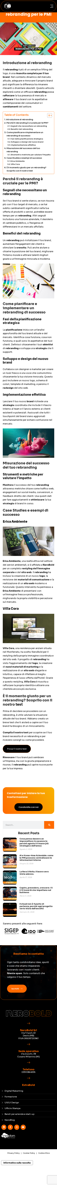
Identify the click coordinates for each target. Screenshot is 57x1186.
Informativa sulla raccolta (17, 1162)
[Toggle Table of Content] (48, 115)
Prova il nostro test (17, 748)
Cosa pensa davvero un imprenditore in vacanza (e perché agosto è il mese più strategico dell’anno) (34, 842)
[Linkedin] (3, 1127)
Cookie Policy (29, 1153)
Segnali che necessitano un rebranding (29, 126)
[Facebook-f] (10, 1127)
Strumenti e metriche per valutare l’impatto (31, 154)
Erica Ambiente (18, 161)
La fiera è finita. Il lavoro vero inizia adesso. (34, 872)
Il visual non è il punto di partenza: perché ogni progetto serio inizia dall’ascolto (36, 906)
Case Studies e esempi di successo (24, 158)
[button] (52, 6)
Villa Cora (15, 164)
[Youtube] (23, 1127)
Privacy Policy (13, 1153)
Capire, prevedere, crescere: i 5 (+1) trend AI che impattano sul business (36, 890)
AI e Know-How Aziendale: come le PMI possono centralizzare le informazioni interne (36, 857)
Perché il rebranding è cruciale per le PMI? (27, 123)
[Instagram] (16, 1127)
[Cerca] (49, 825)
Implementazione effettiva (23, 145)
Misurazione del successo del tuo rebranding (23, 150)
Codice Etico (44, 1153)
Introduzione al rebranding (19, 119)
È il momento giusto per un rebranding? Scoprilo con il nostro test (26, 169)
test (19, 704)
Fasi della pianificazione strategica (27, 139)
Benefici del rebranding (22, 129)
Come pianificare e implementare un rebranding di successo (25, 134)
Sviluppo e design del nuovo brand (27, 142)
